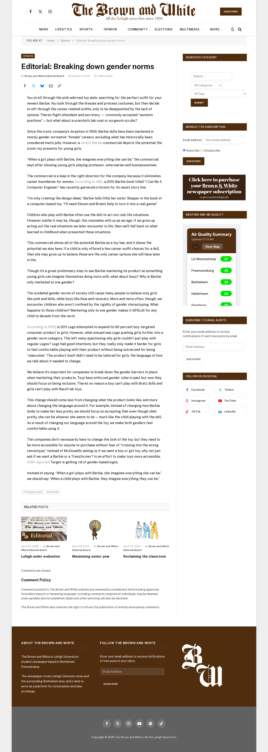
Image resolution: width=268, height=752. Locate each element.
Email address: (193, 140)
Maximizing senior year (91, 556)
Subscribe (231, 11)
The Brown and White (128, 737)
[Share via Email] (50, 86)
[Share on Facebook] (25, 86)
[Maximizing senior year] (95, 529)
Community (138, 29)
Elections (164, 29)
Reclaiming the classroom (144, 556)
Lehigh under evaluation (40, 556)
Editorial (53, 492)
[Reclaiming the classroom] (146, 529)
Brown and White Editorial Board (44, 76)
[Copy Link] (59, 86)
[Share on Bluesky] (42, 86)
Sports (86, 29)
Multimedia (190, 29)
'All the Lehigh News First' (160, 737)
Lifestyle (63, 29)
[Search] (239, 29)
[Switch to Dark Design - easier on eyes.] (232, 29)
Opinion (110, 29)
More (214, 29)
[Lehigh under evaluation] (44, 529)
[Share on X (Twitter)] (33, 86)
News (43, 29)
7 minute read (32, 492)
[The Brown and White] (134, 11)
